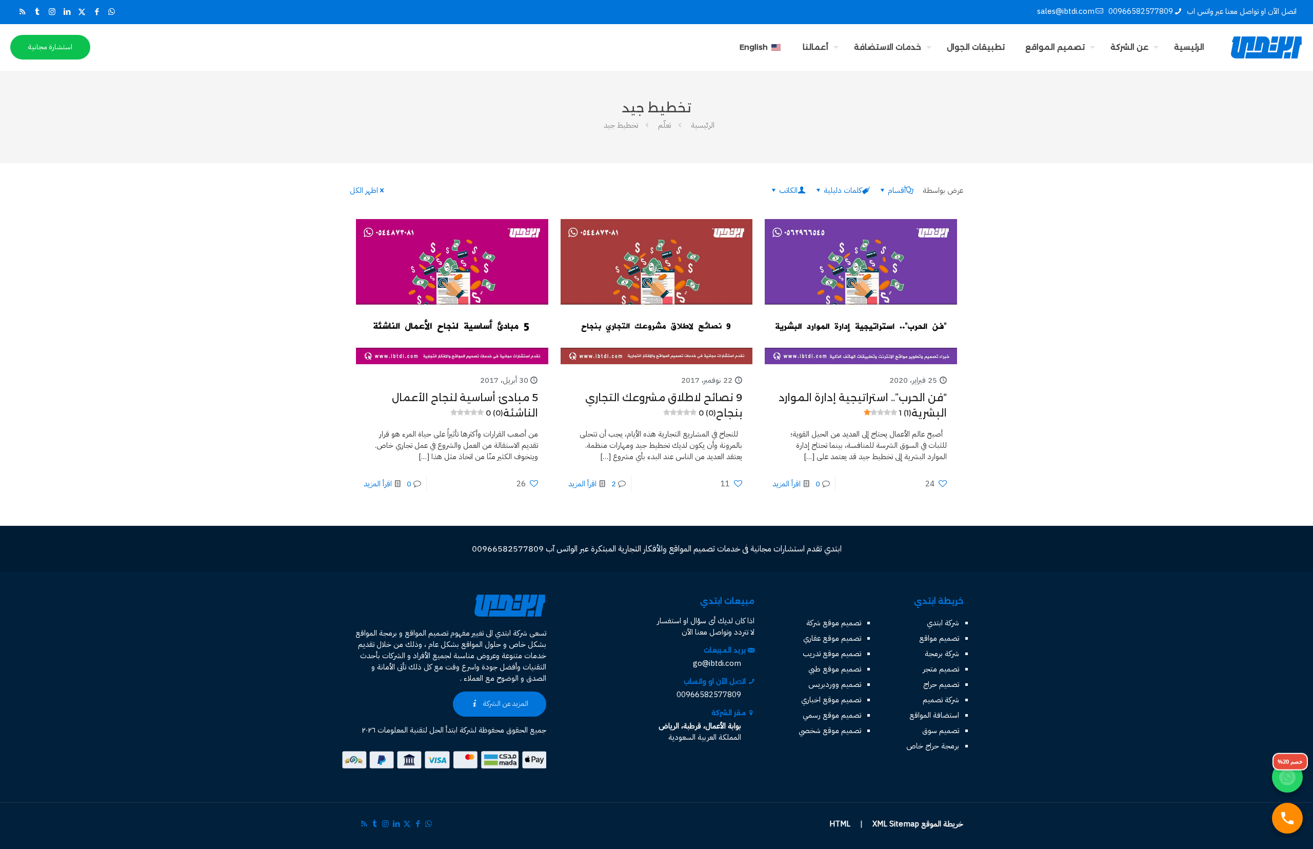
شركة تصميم (941, 699)
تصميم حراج (941, 684)
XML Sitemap (895, 824)
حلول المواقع (481, 644)
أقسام (897, 190)
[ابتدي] (1266, 47)
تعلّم (664, 125)
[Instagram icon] (52, 11)
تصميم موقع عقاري (832, 638)
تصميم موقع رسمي (832, 715)
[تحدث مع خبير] (1287, 818)
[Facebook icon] (97, 11)
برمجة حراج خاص (932, 746)
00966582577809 (1140, 11)
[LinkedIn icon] (67, 11)
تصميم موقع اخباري (831, 699)
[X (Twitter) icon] (82, 11)
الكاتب (788, 190)
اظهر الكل (364, 190)
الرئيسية (702, 125)
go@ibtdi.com (717, 663)
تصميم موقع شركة (833, 622)
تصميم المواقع (426, 633)
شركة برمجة (942, 653)
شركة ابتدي (943, 622)
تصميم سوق (940, 730)
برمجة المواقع (376, 633)
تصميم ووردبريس (834, 684)
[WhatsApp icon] (111, 11)
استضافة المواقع (934, 715)
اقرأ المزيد (786, 483)
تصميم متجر (941, 669)
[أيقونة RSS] (22, 11)
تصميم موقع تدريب (832, 653)
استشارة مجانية (50, 47)
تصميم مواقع (939, 638)
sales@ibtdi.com (1066, 11)
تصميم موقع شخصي (830, 730)
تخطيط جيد (621, 125)
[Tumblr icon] (37, 11)
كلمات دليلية (843, 190)
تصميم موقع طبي (834, 669)
